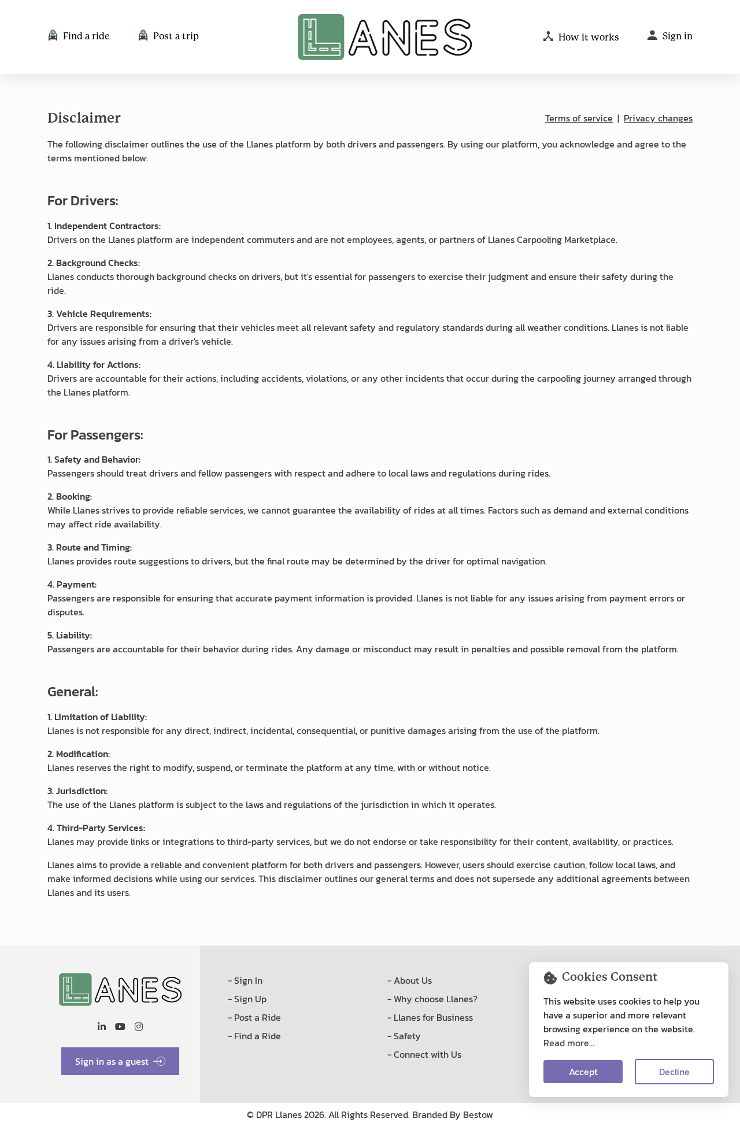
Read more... (568, 1043)
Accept (583, 1072)
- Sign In (245, 980)
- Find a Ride (254, 1036)
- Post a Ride (254, 1017)
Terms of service (579, 118)
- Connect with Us (424, 1054)
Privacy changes (658, 118)
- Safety (404, 1036)
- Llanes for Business (430, 1017)
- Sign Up (247, 999)
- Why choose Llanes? (432, 999)
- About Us (409, 980)
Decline (674, 1072)
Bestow (478, 1114)
